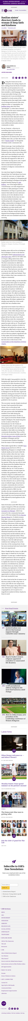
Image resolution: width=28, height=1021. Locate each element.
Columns (4, 28)
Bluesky (9, 1009)
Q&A (2, 915)
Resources (4, 946)
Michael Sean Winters (6, 817)
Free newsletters (22, 10)
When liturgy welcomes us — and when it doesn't (12, 756)
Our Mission (4, 956)
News (3, 912)
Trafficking (5, 934)
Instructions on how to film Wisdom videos (13, 964)
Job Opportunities (6, 966)
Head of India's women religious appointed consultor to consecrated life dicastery (15, 660)
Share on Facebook (16, 78)
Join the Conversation (6, 72)
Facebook (15, 1009)
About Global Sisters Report (9, 953)
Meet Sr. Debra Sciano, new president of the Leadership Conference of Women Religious (16, 718)
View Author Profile (11, 69)
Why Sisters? (4, 958)
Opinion (3, 809)
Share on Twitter (19, 78)
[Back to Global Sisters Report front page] (8, 10)
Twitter (12, 1009)
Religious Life (12, 28)
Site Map (22, 1013)
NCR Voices (6, 805)
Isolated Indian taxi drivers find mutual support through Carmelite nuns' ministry (15, 631)
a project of (14, 2)
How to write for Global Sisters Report (11, 961)
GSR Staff (3, 845)
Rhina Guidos (12, 788)
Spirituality (5, 932)
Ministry (4, 923)
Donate (16, 10)
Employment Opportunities (9, 990)
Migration (4, 920)
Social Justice (5, 929)
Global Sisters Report (3, 1003)
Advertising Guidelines (6, 1013)
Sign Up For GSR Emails (7, 985)
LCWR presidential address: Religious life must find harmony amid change (15, 689)
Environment (5, 918)
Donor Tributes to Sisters (8, 976)
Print (26, 78)
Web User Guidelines (16, 1013)
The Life (3, 944)
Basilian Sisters (6, 106)
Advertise (4, 993)
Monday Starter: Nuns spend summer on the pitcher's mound (13, 785)
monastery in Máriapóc (8, 511)
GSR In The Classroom (7, 941)
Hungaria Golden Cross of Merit (11, 436)
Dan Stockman (5, 788)
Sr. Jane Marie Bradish (7, 760)
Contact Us (4, 982)
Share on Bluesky (13, 78)
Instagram (18, 1009)
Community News (6, 988)
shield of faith (9, 141)
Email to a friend (22, 78)
